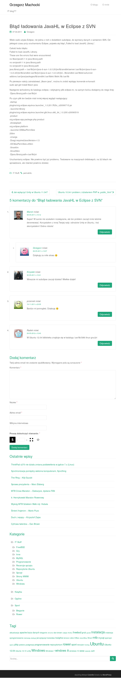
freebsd (77, 632)
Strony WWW (22, 576)
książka (59, 637)
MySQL (19, 558)
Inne (18, 554)
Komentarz (15, 367)
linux (90, 637)
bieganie (43, 632)
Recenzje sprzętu (24, 565)
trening (87, 645)
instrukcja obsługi (30, 638)
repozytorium (56, 644)
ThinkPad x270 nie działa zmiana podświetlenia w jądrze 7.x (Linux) (42, 464)
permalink (27, 173)
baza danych (33, 632)
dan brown (58, 632)
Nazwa (13, 402)
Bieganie (20, 610)
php (16, 644)
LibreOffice (83, 638)
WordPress (107, 674)
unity (29, 651)
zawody (87, 651)
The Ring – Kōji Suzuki (21, 477)
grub (84, 632)
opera (12, 645)
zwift (92, 651)
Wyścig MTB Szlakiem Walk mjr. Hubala (29, 503)
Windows (20, 583)
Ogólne (18, 598)
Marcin (30, 211)
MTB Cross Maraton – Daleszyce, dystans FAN (33, 490)
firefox (70, 633)
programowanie (42, 644)
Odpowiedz (105, 231)
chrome (50, 633)
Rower (19, 614)
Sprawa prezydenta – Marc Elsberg (27, 484)
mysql (101, 637)
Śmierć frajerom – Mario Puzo (25, 510)
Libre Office (74, 638)
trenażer (80, 644)
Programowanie (23, 561)
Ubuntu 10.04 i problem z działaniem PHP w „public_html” (85, 192)
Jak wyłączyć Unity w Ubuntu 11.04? (30, 192)
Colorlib (91, 674)
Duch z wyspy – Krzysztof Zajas (26, 517)
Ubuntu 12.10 (20, 651)
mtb (95, 637)
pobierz (22, 644)
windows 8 (62, 650)
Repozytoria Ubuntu (25, 568)
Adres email (16, 412)
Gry (18, 550)
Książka (18, 591)
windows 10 (74, 651)
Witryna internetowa (19, 423)
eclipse (65, 633)
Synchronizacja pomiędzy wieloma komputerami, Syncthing (38, 470)
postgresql (30, 644)
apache (23, 632)
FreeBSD (20, 547)
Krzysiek (31, 271)
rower (67, 644)
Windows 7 (50, 651)
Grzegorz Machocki (25, 4)
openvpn (108, 638)
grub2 (89, 633)
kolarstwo (51, 638)
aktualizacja (14, 632)
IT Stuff (16, 173)
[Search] (113, 658)
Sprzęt (19, 572)
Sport (17, 605)
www (82, 650)
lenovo (66, 638)
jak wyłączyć (41, 638)
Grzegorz (31, 31)
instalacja (98, 632)
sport (74, 644)
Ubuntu (19, 580)
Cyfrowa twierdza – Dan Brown (25, 523)
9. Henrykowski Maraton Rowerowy (27, 497)
